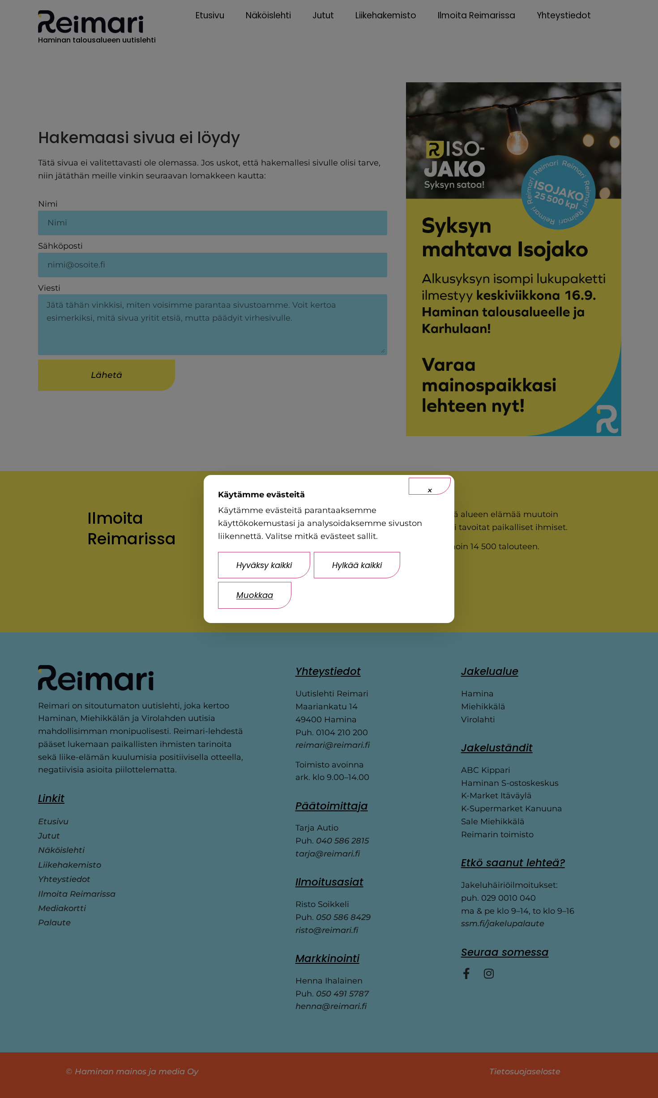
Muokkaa (254, 595)
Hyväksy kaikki (264, 565)
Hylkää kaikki (357, 565)
